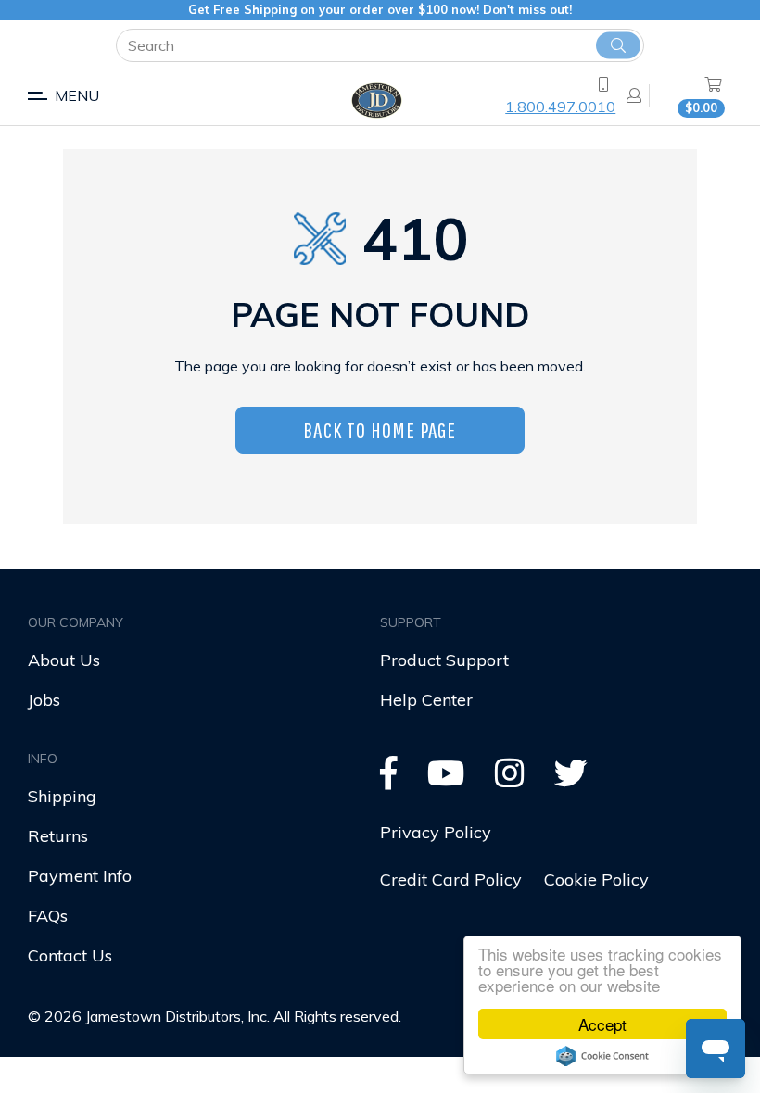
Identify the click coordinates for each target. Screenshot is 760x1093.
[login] (628, 95)
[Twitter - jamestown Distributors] (570, 779)
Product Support (444, 660)
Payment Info (80, 875)
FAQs (48, 915)
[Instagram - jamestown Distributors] (509, 779)
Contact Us (70, 955)
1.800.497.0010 (560, 106)
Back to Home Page (379, 430)
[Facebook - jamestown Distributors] (388, 779)
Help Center (426, 699)
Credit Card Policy (451, 879)
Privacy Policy (435, 832)
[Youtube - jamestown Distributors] (446, 779)
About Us (64, 660)
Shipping (62, 796)
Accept (602, 1024)
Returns (58, 836)
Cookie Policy (596, 879)
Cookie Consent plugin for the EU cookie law (602, 1056)
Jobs (44, 699)
